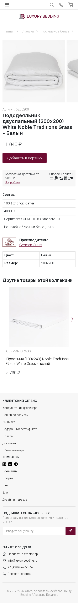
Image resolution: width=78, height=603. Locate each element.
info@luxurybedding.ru (22, 560)
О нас (6, 485)
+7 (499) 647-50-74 (20, 567)
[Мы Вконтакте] (10, 464)
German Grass (30, 245)
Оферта (7, 478)
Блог (5, 492)
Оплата (7, 436)
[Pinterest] (4, 464)
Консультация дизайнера (19, 408)
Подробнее (12, 182)
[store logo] (39, 16)
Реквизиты (9, 471)
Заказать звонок (19, 573)
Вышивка (8, 422)
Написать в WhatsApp (23, 554)
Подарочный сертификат (19, 429)
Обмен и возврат (14, 450)
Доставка (9, 443)
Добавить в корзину (24, 158)
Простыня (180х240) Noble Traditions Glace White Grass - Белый (37, 361)
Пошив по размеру (15, 415)
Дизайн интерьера (14, 499)
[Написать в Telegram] (16, 464)
